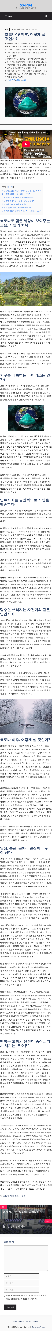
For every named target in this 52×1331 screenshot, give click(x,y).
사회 (6, 29)
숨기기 (10, 187)
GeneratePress (38, 1327)
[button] (46, 16)
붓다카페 (26, 5)
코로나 (18, 80)
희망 (24, 80)
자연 (13, 80)
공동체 (8, 80)
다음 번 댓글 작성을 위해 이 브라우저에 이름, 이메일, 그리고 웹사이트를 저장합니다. (26, 1297)
